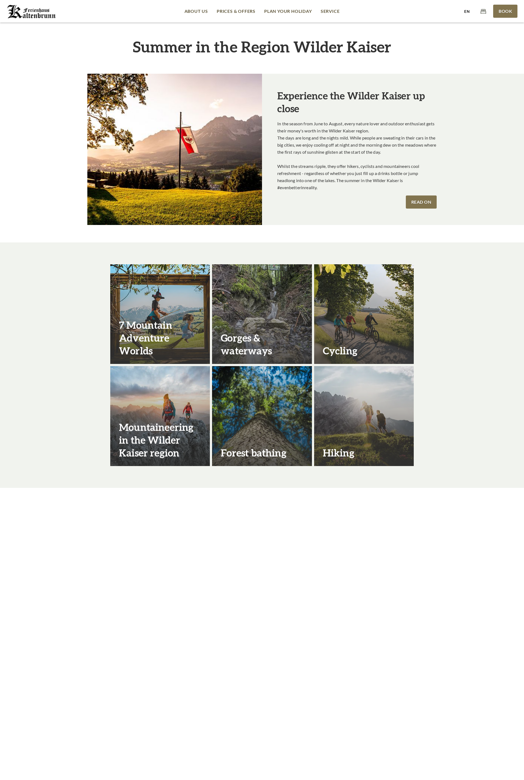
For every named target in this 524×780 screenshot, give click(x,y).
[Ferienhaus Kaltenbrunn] (32, 11)
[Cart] (483, 11)
